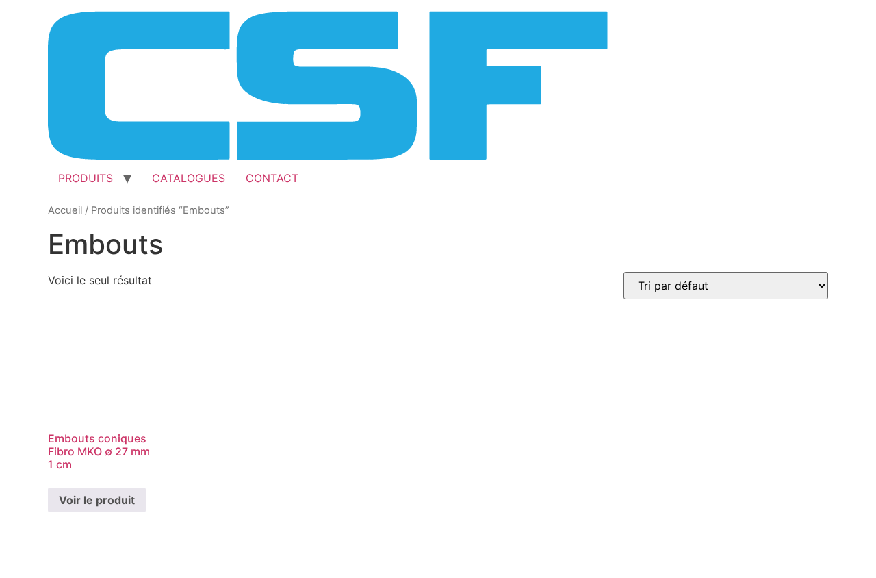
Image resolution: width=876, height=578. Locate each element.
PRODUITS (85, 178)
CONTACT (272, 178)
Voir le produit (97, 500)
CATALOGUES (188, 178)
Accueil (65, 210)
